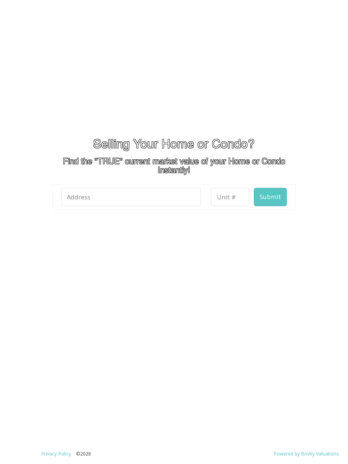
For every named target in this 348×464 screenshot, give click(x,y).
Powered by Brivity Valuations (306, 453)
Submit (270, 197)
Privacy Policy (56, 453)
